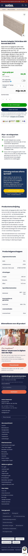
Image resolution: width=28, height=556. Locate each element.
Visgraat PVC (6, 513)
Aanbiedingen (5, 439)
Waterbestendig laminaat (9, 519)
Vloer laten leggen (6, 447)
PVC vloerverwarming (19, 516)
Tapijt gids (4, 471)
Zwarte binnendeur (7, 522)
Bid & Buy (4, 497)
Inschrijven (14, 392)
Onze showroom (6, 493)
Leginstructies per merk (8, 484)
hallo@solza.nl (5, 412)
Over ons (4, 491)
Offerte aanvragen (14, 191)
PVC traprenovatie (7, 531)
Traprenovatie (5, 432)
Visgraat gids (5, 473)
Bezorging (4, 452)
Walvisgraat (15, 513)
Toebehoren (5, 436)
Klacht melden (5, 458)
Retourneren (5, 454)
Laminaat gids (5, 469)
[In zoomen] (23, 35)
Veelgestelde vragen (7, 460)
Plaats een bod (13, 110)
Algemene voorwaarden (8, 550)
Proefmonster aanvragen (8, 445)
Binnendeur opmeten (7, 480)
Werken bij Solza (6, 502)
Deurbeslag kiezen (6, 482)
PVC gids (4, 467)
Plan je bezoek (14, 365)
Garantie (4, 456)
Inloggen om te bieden (17, 117)
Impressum (18, 550)
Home (4, 9)
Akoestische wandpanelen (9, 528)
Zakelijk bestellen (6, 499)
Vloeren (4, 425)
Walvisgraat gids (6, 475)
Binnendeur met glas (8, 525)
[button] (23, 5)
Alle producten (11, 9)
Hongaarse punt (7, 516)
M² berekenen (5, 478)
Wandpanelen (5, 430)
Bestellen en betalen (7, 449)
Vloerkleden (5, 434)
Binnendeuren (5, 428)
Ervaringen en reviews (7, 495)
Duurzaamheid (5, 504)
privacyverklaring (6, 383)
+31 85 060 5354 (6, 410)
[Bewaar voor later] (24, 14)
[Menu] (2, 5)
